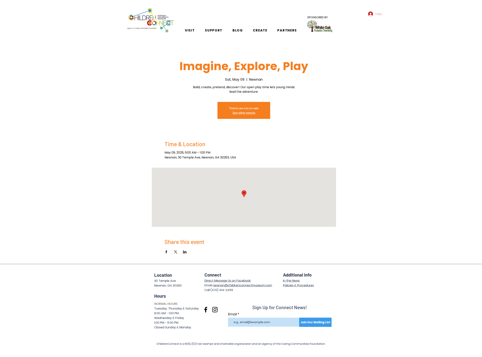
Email (232, 314)
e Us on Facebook (238, 280)
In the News (291, 280)
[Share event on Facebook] (166, 251)
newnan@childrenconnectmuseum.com (242, 285)
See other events (244, 112)
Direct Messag (214, 280)
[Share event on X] (175, 251)
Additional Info (297, 274)
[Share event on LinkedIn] (185, 251)
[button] (190, 30)
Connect (212, 274)
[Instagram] (215, 309)
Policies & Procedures (298, 285)
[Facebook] (205, 309)
